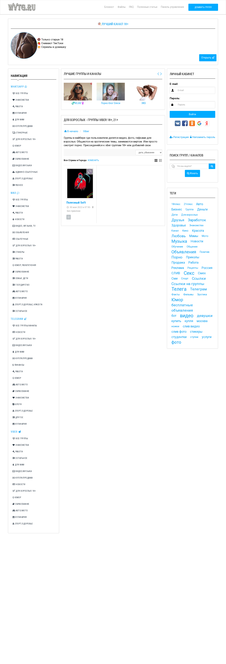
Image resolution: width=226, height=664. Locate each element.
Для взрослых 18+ (25, 139)
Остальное (21, 311)
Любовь (178, 236)
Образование (22, 159)
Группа (190, 209)
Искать (193, 173)
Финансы (19, 365)
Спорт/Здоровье (23, 178)
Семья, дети (21, 278)
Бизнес (176, 209)
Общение (192, 246)
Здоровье (178, 225)
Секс (189, 273)
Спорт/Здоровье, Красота (28, 304)
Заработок (197, 220)
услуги (207, 337)
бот (173, 315)
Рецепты (193, 267)
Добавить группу (203, 7)
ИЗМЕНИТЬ (93, 160)
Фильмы (188, 294)
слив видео (191, 326)
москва (202, 321)
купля (189, 321)
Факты (175, 294)
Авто (199, 204)
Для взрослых (189, 214)
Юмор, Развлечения (25, 265)
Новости (19, 219)
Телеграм (198, 289)
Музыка (179, 241)
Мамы (193, 236)
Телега (178, 289)
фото (176, 342)
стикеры (196, 331)
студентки (179, 337)
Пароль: (175, 98)
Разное (19, 185)
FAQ (131, 6)
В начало (72, 131)
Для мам (19, 119)
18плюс (175, 204)
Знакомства (22, 100)
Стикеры (20, 252)
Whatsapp (18, 86)
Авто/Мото (21, 152)
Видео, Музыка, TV (25, 226)
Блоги (18, 404)
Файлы (122, 6)
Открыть (206, 57)
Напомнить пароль (203, 137)
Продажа (178, 262)
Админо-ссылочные (26, 172)
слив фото (178, 331)
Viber (14, 431)
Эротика (202, 294)
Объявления (22, 232)
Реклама (177, 268)
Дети (174, 214)
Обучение (177, 246)
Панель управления (172, 6)
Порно (176, 257)
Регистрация (181, 137)
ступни (194, 337)
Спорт (184, 278)
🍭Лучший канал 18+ (113, 24)
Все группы (21, 93)
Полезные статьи (147, 6)
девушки (205, 316)
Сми (174, 278)
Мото (205, 236)
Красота (198, 230)
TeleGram (17, 318)
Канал (175, 230)
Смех (202, 273)
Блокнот (109, 6)
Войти (192, 114)
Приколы (192, 257)
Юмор (17, 146)
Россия (207, 268)
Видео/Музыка (23, 165)
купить (176, 321)
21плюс (188, 204)
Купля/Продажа (24, 126)
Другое (19, 417)
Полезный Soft (76, 202)
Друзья (177, 220)
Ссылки (199, 278)
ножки (175, 326)
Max (14, 193)
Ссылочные (21, 239)
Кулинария (20, 113)
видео (186, 316)
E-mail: (174, 84)
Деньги (202, 209)
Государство (22, 285)
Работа (19, 106)
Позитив (204, 252)
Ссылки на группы (187, 284)
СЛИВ (175, 273)
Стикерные (21, 132)
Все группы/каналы (26, 325)
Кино (185, 230)
